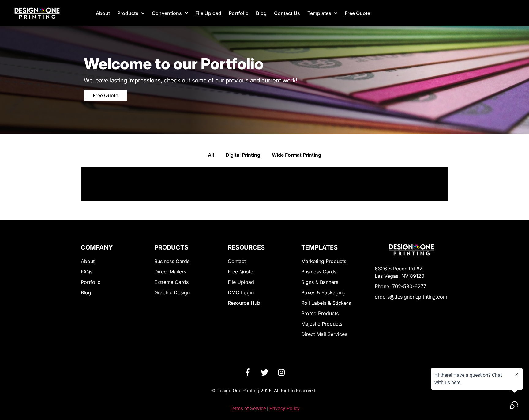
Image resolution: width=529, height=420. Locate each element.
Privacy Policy (284, 408)
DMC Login (241, 292)
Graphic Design (172, 292)
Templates (319, 13)
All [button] (211, 155)
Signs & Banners (319, 282)
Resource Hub (244, 303)
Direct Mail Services (324, 334)
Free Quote (357, 13)
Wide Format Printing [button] (296, 155)
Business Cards (171, 261)
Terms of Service (248, 408)
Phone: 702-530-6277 (400, 286)
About (103, 13)
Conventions (167, 13)
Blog (261, 13)
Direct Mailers (170, 272)
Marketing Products (323, 261)
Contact (237, 261)
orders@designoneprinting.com (411, 297)
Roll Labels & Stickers (326, 303)
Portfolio (239, 13)
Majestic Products (321, 324)
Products (127, 13)
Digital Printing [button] (243, 155)
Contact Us (287, 13)
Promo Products (320, 313)
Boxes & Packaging (323, 292)
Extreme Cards (171, 282)
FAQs (86, 272)
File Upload (208, 13)
